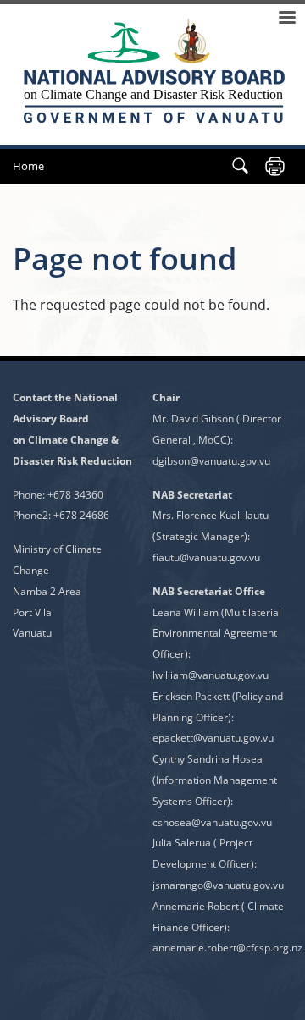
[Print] (275, 166)
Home (28, 166)
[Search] (240, 166)
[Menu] (286, 19)
